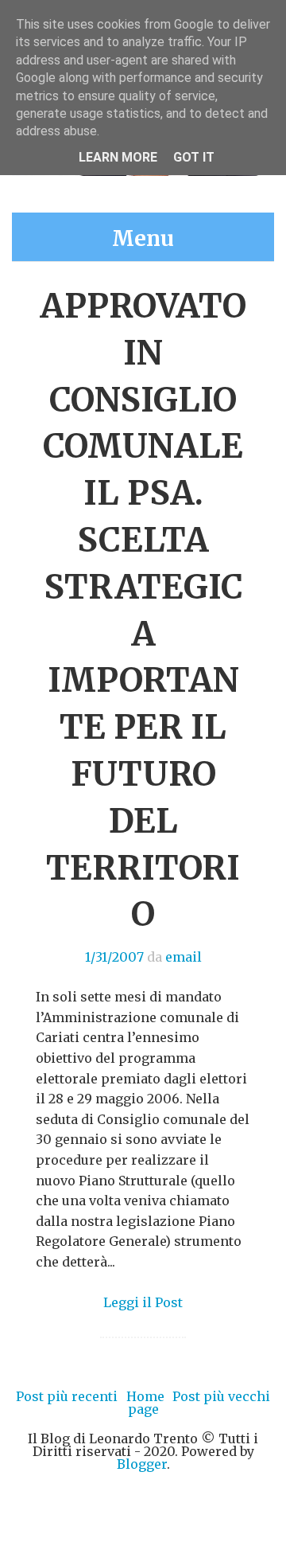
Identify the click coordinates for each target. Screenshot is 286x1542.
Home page (145, 1402)
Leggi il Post (143, 1302)
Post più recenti (67, 1396)
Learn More (118, 157)
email (183, 957)
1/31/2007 (114, 957)
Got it (193, 157)
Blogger (142, 1464)
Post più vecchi (221, 1396)
